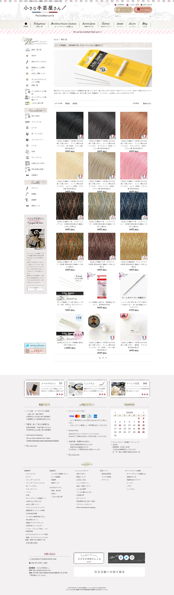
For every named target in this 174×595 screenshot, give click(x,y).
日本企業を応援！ (32, 543)
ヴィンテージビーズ (33, 480)
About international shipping (85, 507)
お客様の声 (80, 495)
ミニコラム (131, 489)
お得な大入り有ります (34, 501)
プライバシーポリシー (84, 504)
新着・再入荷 (56, 490)
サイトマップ (81, 498)
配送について (81, 477)
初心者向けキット (32, 520)
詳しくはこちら (31, 446)
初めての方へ (81, 474)
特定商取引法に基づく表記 (86, 501)
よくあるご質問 (133, 5)
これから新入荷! (57, 497)
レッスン (130, 483)
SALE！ (54, 494)
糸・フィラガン (31, 486)
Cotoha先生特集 (31, 513)
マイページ (105, 480)
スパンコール (30, 474)
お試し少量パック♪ (32, 504)
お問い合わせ (147, 5)
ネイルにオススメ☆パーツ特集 (37, 534)
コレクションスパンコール (35, 507)
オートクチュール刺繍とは (136, 474)
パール (28, 492)
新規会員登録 (106, 474)
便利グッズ (55, 483)
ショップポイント (83, 483)
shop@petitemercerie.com (43, 559)
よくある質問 (81, 489)
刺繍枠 (53, 480)
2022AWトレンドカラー (34, 526)
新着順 (75, 103)
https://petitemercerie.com (42, 570)
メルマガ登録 (106, 477)
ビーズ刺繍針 (56, 477)
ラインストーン (31, 489)
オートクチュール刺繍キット (36, 498)
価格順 (67, 103)
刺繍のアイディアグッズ (34, 523)
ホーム (56, 39)
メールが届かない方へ (84, 492)
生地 (27, 495)
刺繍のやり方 (131, 477)
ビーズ (28, 477)
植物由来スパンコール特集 (35, 510)
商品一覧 (64, 39)
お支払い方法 (81, 480)
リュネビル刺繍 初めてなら (35, 516)
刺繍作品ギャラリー (134, 480)
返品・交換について (83, 486)
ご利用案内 (120, 5)
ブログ (129, 486)
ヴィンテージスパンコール (35, 483)
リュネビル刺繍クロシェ (59, 474)
